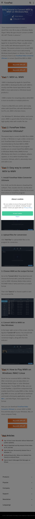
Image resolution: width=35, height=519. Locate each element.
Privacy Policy (28, 207)
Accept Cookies (17, 213)
